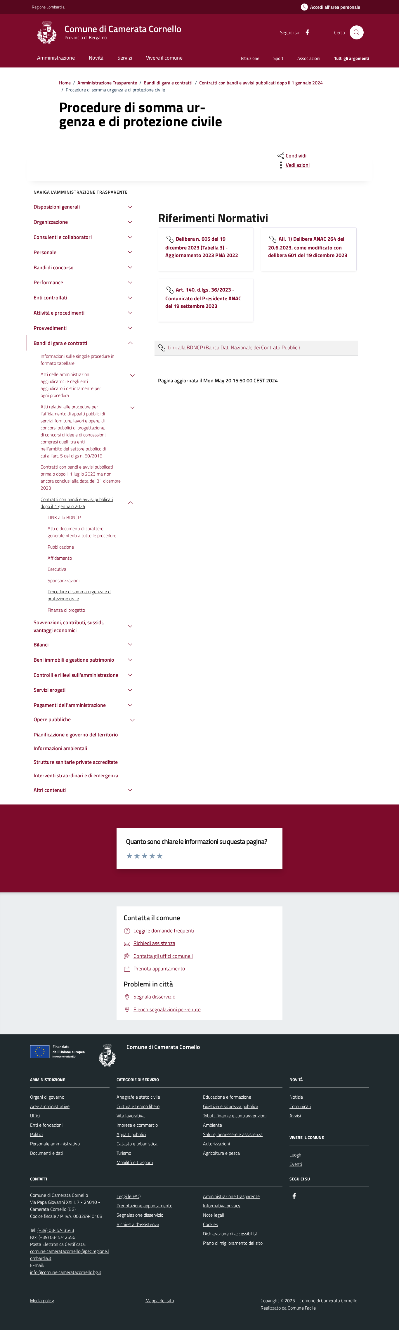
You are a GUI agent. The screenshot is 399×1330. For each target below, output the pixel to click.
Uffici (35, 1115)
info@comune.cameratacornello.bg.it (65, 1272)
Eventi (295, 1164)
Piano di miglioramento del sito (233, 1242)
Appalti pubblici (131, 1134)
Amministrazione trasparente (231, 1196)
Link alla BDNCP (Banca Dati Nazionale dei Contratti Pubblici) (233, 347)
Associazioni (308, 58)
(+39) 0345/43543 (55, 1230)
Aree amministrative (50, 1106)
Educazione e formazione (227, 1096)
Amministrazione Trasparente (107, 82)
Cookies (210, 1224)
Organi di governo (47, 1096)
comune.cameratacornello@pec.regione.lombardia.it (69, 1255)
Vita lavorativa (131, 1115)
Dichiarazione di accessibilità (230, 1233)
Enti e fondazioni (46, 1124)
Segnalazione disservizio (140, 1214)
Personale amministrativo (55, 1143)
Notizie (296, 1096)
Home (65, 82)
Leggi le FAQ (129, 1196)
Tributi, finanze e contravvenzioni (234, 1115)
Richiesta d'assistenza (138, 1224)
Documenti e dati (46, 1152)
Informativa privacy (221, 1205)
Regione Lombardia (48, 7)
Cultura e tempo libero (138, 1106)
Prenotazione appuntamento (144, 1205)
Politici (36, 1134)
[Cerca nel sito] (357, 32)
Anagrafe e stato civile (138, 1096)
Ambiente (212, 1124)
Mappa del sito (159, 1300)
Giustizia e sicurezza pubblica (230, 1106)
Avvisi (295, 1115)
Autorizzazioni (216, 1143)
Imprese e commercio (137, 1124)
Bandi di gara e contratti (168, 82)
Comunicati (300, 1106)
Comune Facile (302, 1307)
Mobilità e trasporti (135, 1162)
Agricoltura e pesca (221, 1152)
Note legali (213, 1214)
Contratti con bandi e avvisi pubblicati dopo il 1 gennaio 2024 (261, 82)
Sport (278, 58)
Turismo (124, 1152)
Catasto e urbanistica (137, 1143)
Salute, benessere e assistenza (233, 1134)
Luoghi (295, 1154)
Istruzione (250, 58)
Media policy (42, 1300)
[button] (330, 7)
